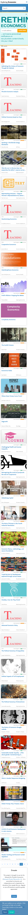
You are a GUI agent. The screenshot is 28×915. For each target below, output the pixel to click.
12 (24, 864)
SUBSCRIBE (22, 30)
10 (18, 864)
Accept (11, 912)
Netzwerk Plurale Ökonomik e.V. (12, 879)
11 (21, 864)
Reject (5, 912)
